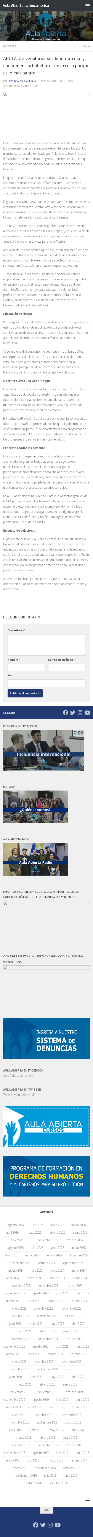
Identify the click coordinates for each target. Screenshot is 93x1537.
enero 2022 (70, 1331)
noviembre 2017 (47, 1445)
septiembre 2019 (14, 1399)
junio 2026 (57, 1225)
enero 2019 (19, 1415)
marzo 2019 (55, 1407)
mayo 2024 (78, 1270)
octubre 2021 (74, 1339)
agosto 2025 (15, 1248)
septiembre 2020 (47, 1369)
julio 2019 (62, 1399)
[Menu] (87, 5)
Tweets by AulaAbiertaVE (19, 1095)
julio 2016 (50, 1475)
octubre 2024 (46, 1263)
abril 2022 (77, 1324)
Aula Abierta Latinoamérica (26, 5)
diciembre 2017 (20, 1445)
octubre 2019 (74, 1392)
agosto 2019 (40, 1399)
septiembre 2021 (14, 1346)
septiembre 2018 (47, 1422)
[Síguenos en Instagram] (80, 712)
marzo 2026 (33, 1232)
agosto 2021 (40, 1346)
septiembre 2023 (14, 1293)
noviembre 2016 (45, 1468)
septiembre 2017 (14, 1453)
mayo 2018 (57, 1430)
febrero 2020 (47, 1384)
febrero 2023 (79, 1301)
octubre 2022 (20, 1316)
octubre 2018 (20, 1422)
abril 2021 (34, 1354)
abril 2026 (12, 1232)
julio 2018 (15, 1430)
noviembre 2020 (71, 1361)
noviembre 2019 (47, 1392)
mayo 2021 (13, 1354)
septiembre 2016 (26, 1475)
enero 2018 (70, 1437)
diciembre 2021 (20, 1339)
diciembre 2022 (43, 1308)
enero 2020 (70, 1384)
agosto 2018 (73, 1422)
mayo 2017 (13, 1460)
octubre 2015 (34, 1483)
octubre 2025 (74, 1240)
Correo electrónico (61, 660)
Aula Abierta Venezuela (18, 1075)
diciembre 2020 (43, 1361)
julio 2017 (62, 1453)
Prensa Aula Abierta (22, 81)
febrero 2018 (47, 1437)
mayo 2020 (57, 1377)
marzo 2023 (55, 1301)
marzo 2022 (23, 1331)
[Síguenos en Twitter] (72, 712)
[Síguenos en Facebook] (65, 712)
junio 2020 (35, 1377)
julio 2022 (15, 1324)
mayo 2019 (13, 1407)
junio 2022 (35, 1324)
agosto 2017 (40, 1453)
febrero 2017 (79, 1460)
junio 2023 (82, 1293)
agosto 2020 (73, 1369)
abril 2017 (34, 1460)
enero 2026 (79, 1232)
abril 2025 (11, 1255)
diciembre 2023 (20, 1286)
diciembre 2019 (20, 1392)
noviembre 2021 (47, 1339)
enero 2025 (54, 1255)
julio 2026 (37, 1225)
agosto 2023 (40, 1293)
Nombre (14, 660)
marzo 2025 (32, 1255)
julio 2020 (15, 1377)
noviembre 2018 (71, 1415)
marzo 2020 (23, 1384)
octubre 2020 (20, 1369)
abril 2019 (34, 1407)
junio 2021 (82, 1346)
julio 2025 (37, 1248)
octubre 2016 (71, 1468)
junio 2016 (70, 1475)
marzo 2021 (55, 1354)
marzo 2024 (33, 1278)
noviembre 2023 (47, 1286)
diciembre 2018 (43, 1415)
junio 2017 (82, 1453)
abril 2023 (34, 1301)
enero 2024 (79, 1278)
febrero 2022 (47, 1331)
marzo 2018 (23, 1437)
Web (10, 675)
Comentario (17, 630)
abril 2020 (77, 1377)
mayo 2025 (78, 1248)
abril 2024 (12, 1278)
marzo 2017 (55, 1460)
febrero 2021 (79, 1354)
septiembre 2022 (47, 1316)
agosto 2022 (73, 1316)
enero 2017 (20, 1468)
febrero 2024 (57, 1278)
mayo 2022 (57, 1324)
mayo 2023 (13, 1301)
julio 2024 (37, 1270)
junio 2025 (57, 1248)
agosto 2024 (15, 1270)
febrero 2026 (57, 1232)
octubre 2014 (58, 1483)
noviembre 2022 (71, 1308)
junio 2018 (35, 1430)
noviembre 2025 (47, 1240)
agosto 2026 (15, 1225)
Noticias (9, 46)
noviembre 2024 (20, 1263)
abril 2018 (77, 1430)
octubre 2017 (74, 1445)
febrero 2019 (79, 1407)
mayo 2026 (78, 1225)
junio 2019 (82, 1399)
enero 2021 (19, 1361)
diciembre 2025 (20, 1240)
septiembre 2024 (72, 1263)
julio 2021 (62, 1346)
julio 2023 (62, 1293)
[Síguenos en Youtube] (87, 712)
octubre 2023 (74, 1286)
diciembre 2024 (78, 1255)
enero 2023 (19, 1308)
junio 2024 (57, 1270)
